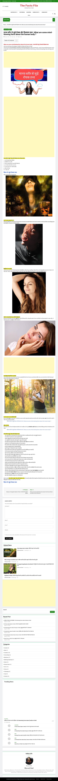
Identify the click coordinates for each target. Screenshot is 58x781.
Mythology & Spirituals (8, 659)
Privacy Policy (48, 779)
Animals (5, 647)
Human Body (44, 12)
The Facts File (29, 5)
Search (5, 609)
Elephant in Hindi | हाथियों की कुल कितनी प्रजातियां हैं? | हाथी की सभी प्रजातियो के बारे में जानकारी (22, 575)
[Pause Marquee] (54, 19)
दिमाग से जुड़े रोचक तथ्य (10, 172)
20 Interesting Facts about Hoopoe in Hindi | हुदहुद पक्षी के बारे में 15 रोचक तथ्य (17, 627)
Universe (5, 676)
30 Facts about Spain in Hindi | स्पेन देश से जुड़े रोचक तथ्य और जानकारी (16, 624)
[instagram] (4, 6)
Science (5, 669)
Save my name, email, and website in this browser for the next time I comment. (21, 534)
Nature (5, 662)
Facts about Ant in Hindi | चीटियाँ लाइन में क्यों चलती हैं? (28, 548)
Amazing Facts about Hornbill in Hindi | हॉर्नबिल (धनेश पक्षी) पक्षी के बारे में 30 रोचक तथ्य (19, 631)
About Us (37, 779)
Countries (28, 12)
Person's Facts (7, 664)
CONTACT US (42, 779)
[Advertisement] (29, 60)
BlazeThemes (32, 779)
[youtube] (6, 6)
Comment (7, 506)
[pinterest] (7, 6)
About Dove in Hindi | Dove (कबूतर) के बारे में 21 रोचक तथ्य (14, 638)
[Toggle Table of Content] (16, 41)
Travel (5, 673)
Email (6, 525)
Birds (5, 650)
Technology (6, 671)
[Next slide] (55, 1)
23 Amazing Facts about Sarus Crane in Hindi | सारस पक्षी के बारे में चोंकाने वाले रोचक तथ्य (19, 634)
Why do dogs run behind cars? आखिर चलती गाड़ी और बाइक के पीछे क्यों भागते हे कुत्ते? (21, 559)
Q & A (29, 15)
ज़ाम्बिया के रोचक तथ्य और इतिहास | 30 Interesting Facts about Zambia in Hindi (41, 1)
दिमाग (13, 220)
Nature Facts (14, 12)
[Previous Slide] (53, 1)
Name (6, 520)
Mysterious (22, 12)
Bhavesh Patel (7, 36)
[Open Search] (52, 13)
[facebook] (3, 6)
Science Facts (36, 12)
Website (6, 530)
